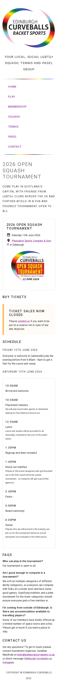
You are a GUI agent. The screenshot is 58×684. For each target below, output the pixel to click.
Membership (17, 106)
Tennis (13, 126)
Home (12, 86)
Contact (15, 146)
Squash (14, 116)
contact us (24, 321)
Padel (12, 136)
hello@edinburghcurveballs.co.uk (36, 654)
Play (11, 96)
